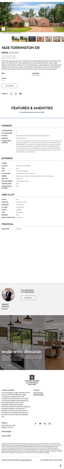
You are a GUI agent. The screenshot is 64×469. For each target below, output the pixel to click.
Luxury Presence (25, 460)
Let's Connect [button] (9, 365)
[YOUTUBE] (40, 423)
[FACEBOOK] (35, 423)
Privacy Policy (57, 460)
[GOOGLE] (49, 423)
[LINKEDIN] (45, 423)
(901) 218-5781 (29, 290)
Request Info (28, 297)
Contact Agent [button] (9, 85)
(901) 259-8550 (6, 436)
